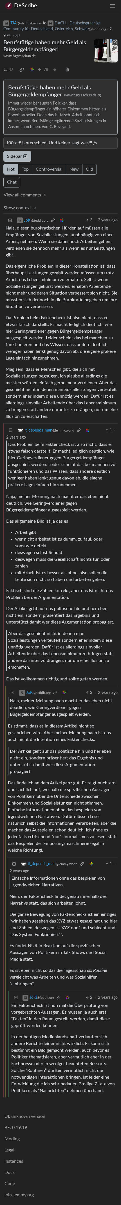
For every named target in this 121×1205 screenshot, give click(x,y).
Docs (10, 1172)
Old (89, 169)
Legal (9, 1150)
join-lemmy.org (19, 1195)
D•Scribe (25, 5)
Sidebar (14, 156)
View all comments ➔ (25, 195)
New (74, 169)
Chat (12, 182)
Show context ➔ (20, 208)
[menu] (112, 6)
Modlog (12, 1139)
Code (10, 1183)
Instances (14, 1161)
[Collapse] (10, 220)
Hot (11, 169)
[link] (22, 69)
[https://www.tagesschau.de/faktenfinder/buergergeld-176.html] (106, 51)
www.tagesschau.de (19, 56)
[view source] (67, 70)
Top (25, 169)
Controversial (49, 169)
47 (11, 70)
